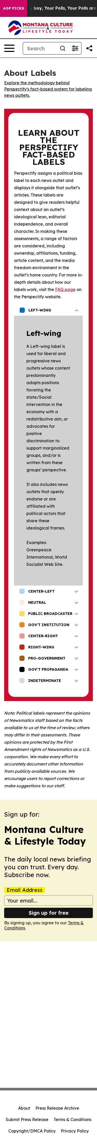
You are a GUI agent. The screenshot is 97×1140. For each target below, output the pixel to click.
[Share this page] (89, 48)
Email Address (24, 890)
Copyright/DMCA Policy (32, 1131)
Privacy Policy (75, 1131)
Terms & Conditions (72, 1119)
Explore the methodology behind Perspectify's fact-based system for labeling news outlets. (48, 89)
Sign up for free (49, 913)
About (24, 1108)
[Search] (62, 48)
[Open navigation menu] (9, 48)
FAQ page (65, 289)
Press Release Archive (57, 1108)
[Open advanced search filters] (75, 48)
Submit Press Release (27, 1119)
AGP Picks (13, 8)
